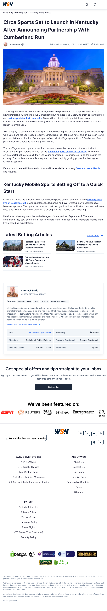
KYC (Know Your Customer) (28, 532)
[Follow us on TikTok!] (101, 442)
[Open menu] (102, 4)
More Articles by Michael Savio (22, 324)
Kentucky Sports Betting (41, 13)
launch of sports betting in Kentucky (67, 151)
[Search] (95, 4)
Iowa (89, 168)
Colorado (81, 168)
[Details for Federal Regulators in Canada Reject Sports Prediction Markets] (13, 246)
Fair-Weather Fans (28, 472)
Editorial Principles (28, 507)
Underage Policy (28, 522)
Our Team (79, 472)
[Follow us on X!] (87, 433)
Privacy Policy (28, 512)
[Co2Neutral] (61, 562)
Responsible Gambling (78, 482)
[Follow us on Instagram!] (101, 433)
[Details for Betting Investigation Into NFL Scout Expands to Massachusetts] (13, 262)
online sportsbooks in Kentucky (25, 118)
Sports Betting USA (19, 13)
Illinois (96, 168)
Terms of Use (28, 517)
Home (5, 13)
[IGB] (46, 554)
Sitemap (78, 492)
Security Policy (28, 537)
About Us (79, 462)
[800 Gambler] (87, 554)
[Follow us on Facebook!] (81, 433)
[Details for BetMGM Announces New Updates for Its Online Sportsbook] (65, 246)
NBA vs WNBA (28, 462)
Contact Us (79, 467)
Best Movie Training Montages (28, 477)
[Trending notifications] (87, 4)
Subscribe (53, 387)
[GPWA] (45, 562)
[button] (102, 4)
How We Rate (78, 477)
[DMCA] (18, 554)
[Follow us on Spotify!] (94, 442)
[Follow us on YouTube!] (94, 433)
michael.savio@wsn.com (40, 332)
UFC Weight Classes (28, 467)
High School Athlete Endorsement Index (28, 482)
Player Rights (28, 527)
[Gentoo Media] (66, 554)
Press (79, 487)
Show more (93, 235)
